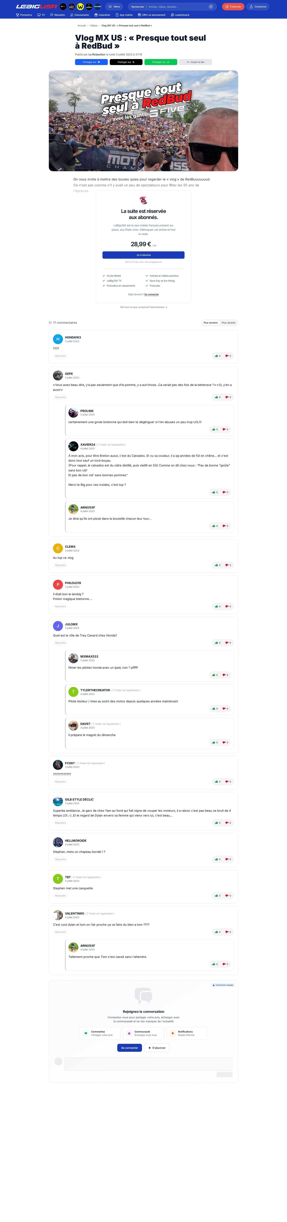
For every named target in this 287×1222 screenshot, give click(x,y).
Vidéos (93, 25)
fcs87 (70, 763)
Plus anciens (211, 322)
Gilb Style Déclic (79, 799)
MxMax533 (89, 656)
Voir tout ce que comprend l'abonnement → (143, 307)
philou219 (73, 583)
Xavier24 (87, 444)
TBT (68, 877)
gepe (69, 373)
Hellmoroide (76, 840)
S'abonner (158, 1047)
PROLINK (87, 411)
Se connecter (151, 294)
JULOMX (71, 624)
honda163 (73, 337)
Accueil (82, 25)
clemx (70, 546)
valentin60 (74, 913)
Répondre (60, 355)
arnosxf (87, 507)
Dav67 (85, 724)
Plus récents (229, 322)
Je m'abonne (144, 255)
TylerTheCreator (95, 690)
